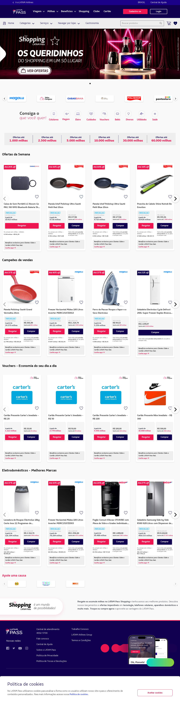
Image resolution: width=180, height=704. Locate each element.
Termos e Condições (81, 640)
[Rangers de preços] (47, 139)
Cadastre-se (135, 11)
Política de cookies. (79, 694)
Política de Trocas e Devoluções (51, 661)
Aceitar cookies (155, 693)
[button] (90, 83)
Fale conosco (42, 639)
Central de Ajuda (158, 2)
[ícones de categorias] (155, 113)
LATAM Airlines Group (81, 635)
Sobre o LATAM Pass (46, 650)
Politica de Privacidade (47, 656)
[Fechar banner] (170, 684)
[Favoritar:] (37, 197)
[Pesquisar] (161, 23)
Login (158, 11)
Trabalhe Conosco (80, 629)
